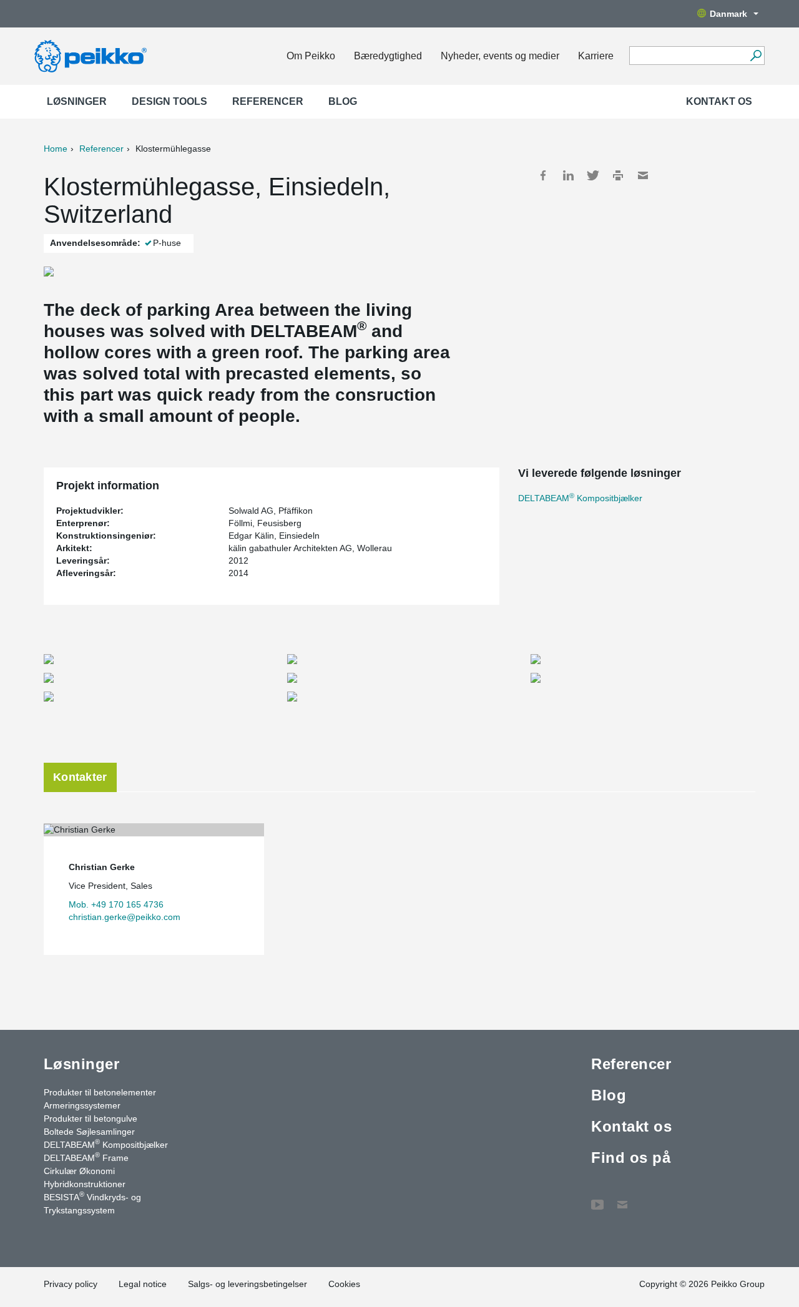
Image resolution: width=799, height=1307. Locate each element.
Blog (342, 101)
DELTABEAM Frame (86, 1157)
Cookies (344, 1284)
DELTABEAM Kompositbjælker (580, 498)
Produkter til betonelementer (100, 1092)
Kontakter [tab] (80, 777)
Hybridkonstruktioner (84, 1184)
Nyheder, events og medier (500, 56)
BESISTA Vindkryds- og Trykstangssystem (92, 1203)
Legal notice (143, 1284)
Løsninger (77, 101)
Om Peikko (311, 56)
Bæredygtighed (388, 56)
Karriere (596, 56)
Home (55, 149)
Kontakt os (719, 101)
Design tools (169, 101)
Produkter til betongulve (90, 1118)
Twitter (593, 175)
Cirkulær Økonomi (79, 1171)
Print (618, 175)
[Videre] (755, 55)
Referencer (267, 101)
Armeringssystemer (82, 1105)
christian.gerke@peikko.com (124, 917)
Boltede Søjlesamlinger (89, 1132)
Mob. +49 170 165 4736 (116, 904)
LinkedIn (568, 175)
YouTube (597, 1198)
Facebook (543, 175)
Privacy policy (70, 1284)
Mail (643, 175)
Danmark (728, 14)
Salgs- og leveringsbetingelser (247, 1284)
